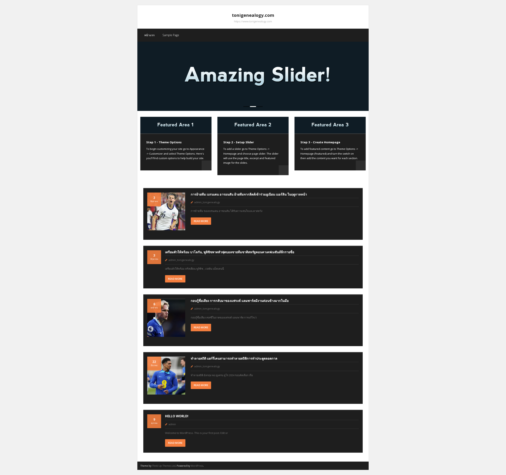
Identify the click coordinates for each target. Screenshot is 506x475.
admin (172, 424)
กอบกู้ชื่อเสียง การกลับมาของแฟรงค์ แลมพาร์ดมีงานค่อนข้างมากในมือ (240, 300)
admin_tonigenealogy (207, 202)
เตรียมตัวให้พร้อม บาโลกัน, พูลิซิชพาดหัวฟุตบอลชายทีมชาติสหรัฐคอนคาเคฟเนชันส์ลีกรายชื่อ (229, 252)
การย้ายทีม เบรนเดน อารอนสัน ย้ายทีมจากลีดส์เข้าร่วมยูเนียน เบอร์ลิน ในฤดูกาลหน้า (249, 194)
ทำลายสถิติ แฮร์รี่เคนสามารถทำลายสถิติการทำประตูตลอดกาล (234, 358)
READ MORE (201, 221)
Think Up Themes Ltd (164, 465)
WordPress (197, 465)
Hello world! (176, 416)
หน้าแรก (149, 35)
